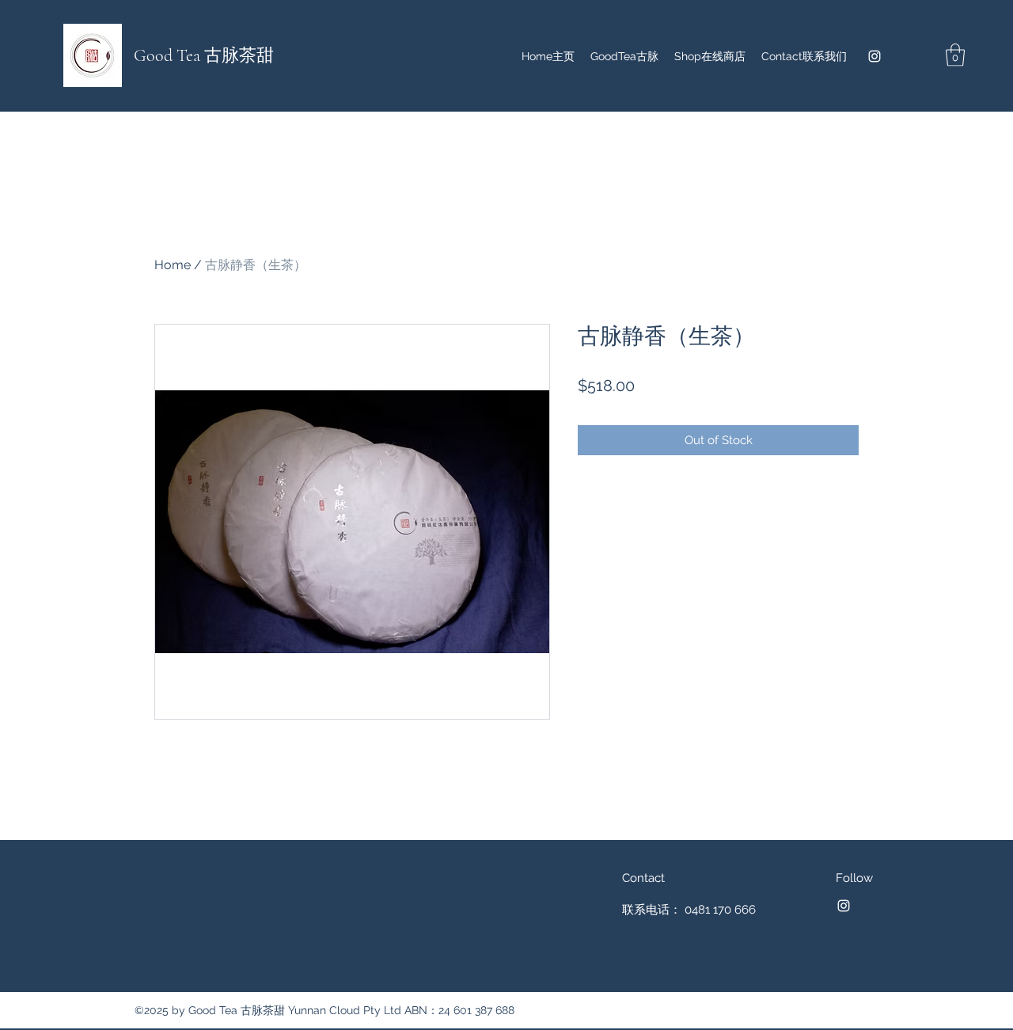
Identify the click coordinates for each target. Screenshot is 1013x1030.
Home (172, 264)
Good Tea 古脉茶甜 (204, 55)
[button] (955, 55)
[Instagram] (874, 56)
